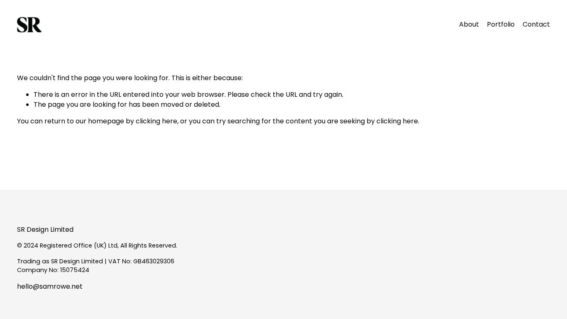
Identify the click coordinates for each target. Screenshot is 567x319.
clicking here (156, 121)
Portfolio (501, 24)
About (469, 24)
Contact (536, 24)
